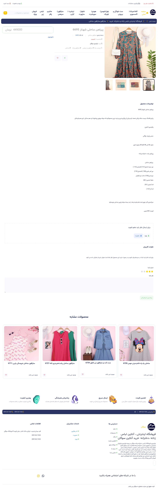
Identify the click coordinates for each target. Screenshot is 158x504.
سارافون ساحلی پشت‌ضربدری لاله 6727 (60, 363)
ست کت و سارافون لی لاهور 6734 (98, 363)
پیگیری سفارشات (133, 3)
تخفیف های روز (148, 3)
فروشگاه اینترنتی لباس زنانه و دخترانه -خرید (125, 21)
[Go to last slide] (150, 85)
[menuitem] (135, 85)
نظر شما (151, 276)
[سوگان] (153, 12)
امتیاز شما (150, 268)
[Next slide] (110, 85)
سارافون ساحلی (94, 21)
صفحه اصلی (152, 21)
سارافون (103, 21)
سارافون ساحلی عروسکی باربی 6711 (21, 363)
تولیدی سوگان (94, 44)
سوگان (135, 486)
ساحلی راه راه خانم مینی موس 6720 (136, 363)
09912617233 (143, 412)
